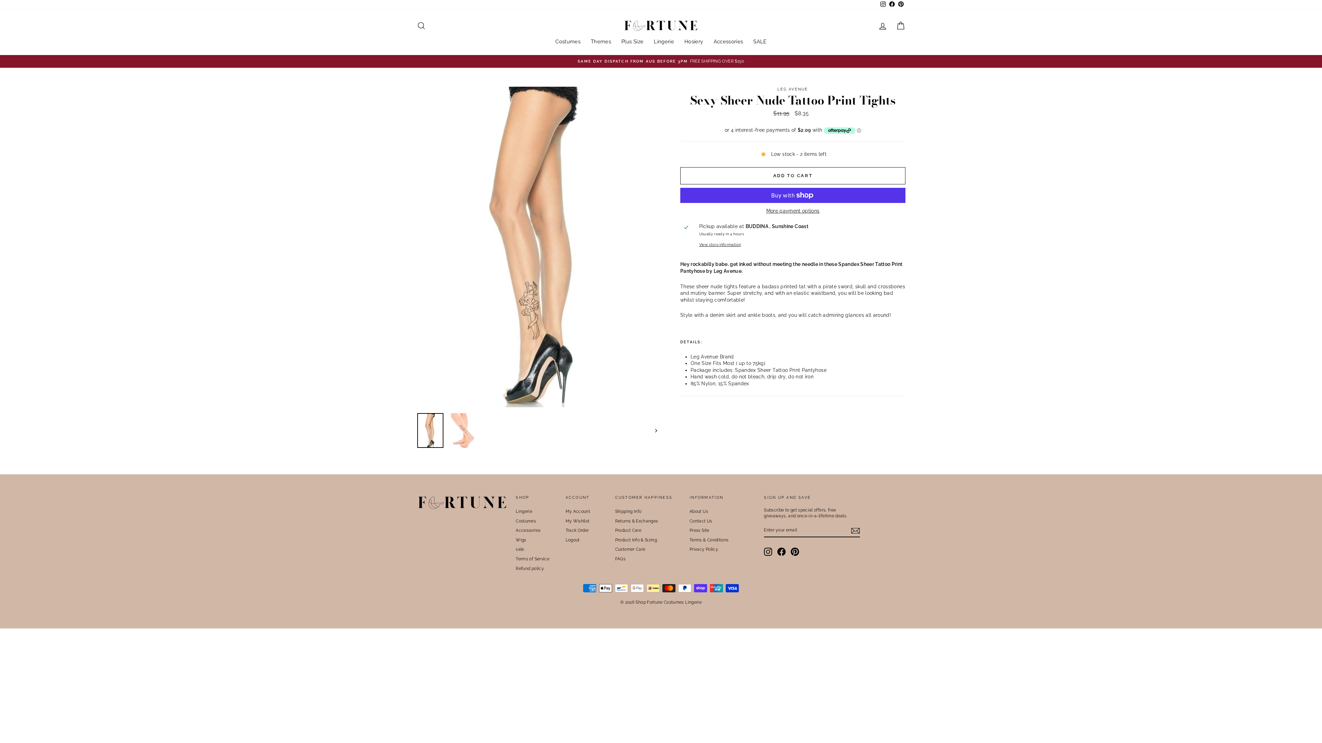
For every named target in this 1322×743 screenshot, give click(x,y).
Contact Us (701, 521)
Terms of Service (532, 559)
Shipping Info (628, 511)
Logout (573, 540)
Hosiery (693, 42)
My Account (578, 511)
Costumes (567, 42)
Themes (601, 42)
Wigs (521, 540)
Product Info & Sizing (636, 540)
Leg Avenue (792, 89)
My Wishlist (578, 521)
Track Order (577, 530)
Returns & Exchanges (636, 521)
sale (520, 549)
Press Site (700, 530)
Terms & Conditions (709, 540)
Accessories (728, 42)
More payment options (793, 211)
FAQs (620, 559)
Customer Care (630, 549)
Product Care (628, 530)
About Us (699, 511)
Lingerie (664, 42)
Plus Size (632, 42)
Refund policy (530, 568)
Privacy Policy (704, 549)
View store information (720, 244)
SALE (759, 42)
